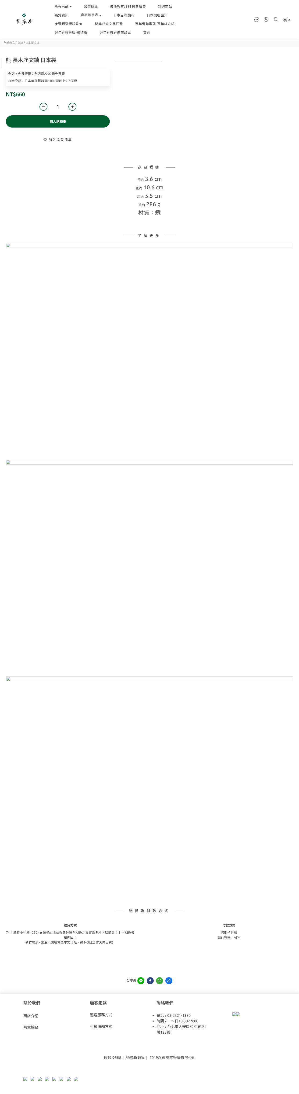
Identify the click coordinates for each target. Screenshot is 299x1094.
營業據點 (91, 6)
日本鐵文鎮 (32, 42)
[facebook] (150, 980)
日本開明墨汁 (157, 15)
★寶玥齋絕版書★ (69, 24)
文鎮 (20, 42)
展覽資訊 (62, 15)
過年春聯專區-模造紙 (71, 32)
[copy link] (168, 980)
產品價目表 (89, 15)
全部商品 (9, 42)
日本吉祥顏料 (124, 15)
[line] (140, 980)
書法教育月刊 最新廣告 (128, 6)
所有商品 (62, 6)
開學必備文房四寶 (109, 24)
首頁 (146, 32)
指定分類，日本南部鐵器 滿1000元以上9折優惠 (42, 81)
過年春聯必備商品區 (115, 32)
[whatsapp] (159, 980)
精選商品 (165, 6)
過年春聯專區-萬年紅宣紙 (155, 24)
